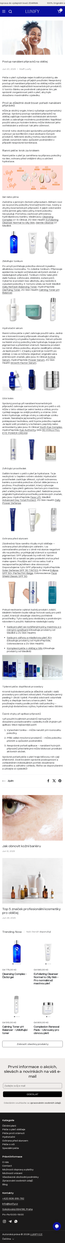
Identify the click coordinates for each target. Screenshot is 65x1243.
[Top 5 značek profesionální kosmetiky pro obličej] (32, 881)
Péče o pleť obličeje (13, 1129)
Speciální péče (10, 1148)
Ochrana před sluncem (15, 1140)
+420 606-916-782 (13, 1198)
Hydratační (8, 1136)
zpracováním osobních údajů (45, 1103)
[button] (10, 11)
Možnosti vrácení (12, 1173)
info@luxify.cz (10, 1203)
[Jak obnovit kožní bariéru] (32, 818)
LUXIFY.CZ (36, 1234)
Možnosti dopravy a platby (17, 1169)
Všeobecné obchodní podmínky (20, 1177)
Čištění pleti (9, 1125)
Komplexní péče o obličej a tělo (25, 648)
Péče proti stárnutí (13, 1133)
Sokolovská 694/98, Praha (17, 1209)
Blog (5, 1184)
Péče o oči (8, 1144)
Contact (7, 1165)
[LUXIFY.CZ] (32, 11)
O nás (5, 1162)
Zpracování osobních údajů (17, 1180)
